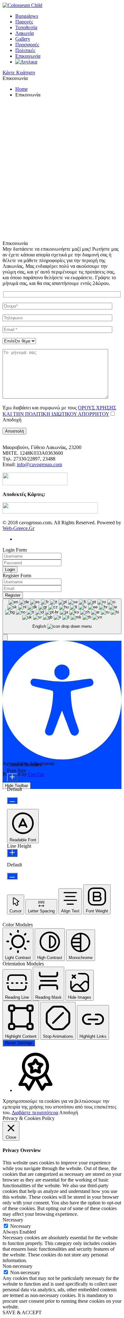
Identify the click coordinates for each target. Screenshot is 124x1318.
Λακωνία (24, 33)
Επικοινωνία (27, 56)
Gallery (22, 39)
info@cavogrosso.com (39, 464)
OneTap (36, 774)
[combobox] (62, 616)
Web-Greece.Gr (18, 528)
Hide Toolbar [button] (16, 785)
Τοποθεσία (26, 27)
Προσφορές (27, 44)
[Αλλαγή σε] (26, 61)
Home (21, 89)
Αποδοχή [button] (68, 1112)
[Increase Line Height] (12, 853)
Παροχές (24, 21)
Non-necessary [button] (17, 1266)
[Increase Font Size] (12, 777)
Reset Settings (18, 1043)
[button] (5, 637)
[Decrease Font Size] (12, 800)
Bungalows (26, 16)
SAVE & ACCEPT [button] (22, 1312)
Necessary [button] (13, 1219)
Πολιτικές (25, 50)
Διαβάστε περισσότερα (35, 1112)
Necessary (20, 1226)
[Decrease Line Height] (12, 876)
